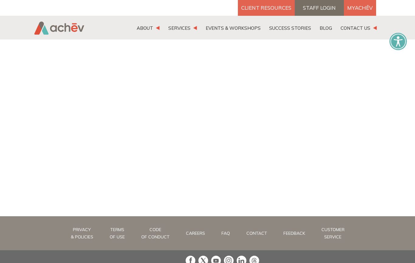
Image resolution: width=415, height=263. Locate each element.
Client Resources (266, 8)
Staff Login (319, 8)
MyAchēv (360, 8)
